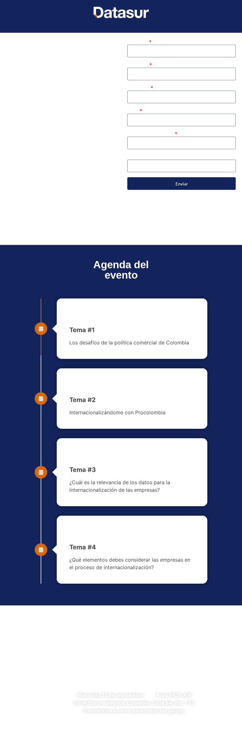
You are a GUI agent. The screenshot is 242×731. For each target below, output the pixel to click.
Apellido (137, 65)
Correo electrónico (150, 134)
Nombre (137, 42)
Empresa (138, 88)
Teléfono (137, 157)
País (133, 111)
